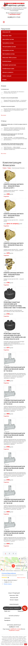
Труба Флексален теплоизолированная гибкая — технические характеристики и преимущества (12, 144)
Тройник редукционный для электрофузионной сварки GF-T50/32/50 (14, 435)
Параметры (21, 611)
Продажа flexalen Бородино (8, 106)
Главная (4, 168)
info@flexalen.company (14, 630)
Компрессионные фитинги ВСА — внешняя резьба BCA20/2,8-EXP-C (13, 186)
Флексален (7, 618)
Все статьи (3, 153)
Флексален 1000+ (14, 595)
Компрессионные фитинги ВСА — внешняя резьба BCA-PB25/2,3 (13, 245)
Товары (9, 168)
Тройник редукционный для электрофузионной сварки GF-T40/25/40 (14, 533)
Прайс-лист (7, 611)
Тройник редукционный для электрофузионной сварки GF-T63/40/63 (14, 369)
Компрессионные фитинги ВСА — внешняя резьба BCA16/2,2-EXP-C (13, 215)
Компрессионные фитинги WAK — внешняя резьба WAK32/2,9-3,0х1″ (13, 274)
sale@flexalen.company (15, 14)
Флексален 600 (14, 597)
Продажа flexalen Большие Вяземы (9, 97)
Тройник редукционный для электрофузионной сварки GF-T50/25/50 (14, 468)
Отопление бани (5, 89)
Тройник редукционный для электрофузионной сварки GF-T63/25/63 (14, 402)
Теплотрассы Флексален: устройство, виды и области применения (14, 125)
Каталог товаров (14, 599)
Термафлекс (7, 620)
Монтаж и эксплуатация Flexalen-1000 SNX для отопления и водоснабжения (12, 135)
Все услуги (3, 115)
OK (25, 644)
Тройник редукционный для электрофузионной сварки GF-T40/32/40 (14, 501)
